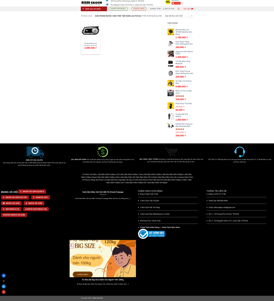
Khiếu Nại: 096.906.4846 (217, 201)
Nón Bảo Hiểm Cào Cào (167, 177)
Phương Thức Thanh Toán (150, 221)
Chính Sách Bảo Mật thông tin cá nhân (153, 214)
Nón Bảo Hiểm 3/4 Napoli (157, 183)
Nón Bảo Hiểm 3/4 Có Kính (146, 177)
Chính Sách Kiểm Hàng (149, 227)
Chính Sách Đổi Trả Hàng (150, 207)
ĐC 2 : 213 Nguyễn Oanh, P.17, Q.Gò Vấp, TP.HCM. (227, 221)
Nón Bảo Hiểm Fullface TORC (175, 180)
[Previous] (70, 214)
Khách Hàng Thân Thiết (148, 194)
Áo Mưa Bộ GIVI (111, 180)
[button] (178, 9)
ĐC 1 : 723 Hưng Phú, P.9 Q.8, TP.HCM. (223, 214)
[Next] (134, 214)
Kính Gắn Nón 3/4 (156, 180)
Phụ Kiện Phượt (141, 180)
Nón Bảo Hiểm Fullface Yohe (132, 174)
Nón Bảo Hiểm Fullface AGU (109, 177)
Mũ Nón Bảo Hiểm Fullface (173, 174)
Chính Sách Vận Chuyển (148, 201)
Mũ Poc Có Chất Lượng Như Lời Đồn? (103, 280)
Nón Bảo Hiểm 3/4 (128, 177)
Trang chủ (86, 16)
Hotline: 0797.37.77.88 (216, 194)
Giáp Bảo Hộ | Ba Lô (126, 180)
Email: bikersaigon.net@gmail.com (221, 207)
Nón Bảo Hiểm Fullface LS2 (108, 174)
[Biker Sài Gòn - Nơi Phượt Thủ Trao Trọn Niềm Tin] (91, 3)
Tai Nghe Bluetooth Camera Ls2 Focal (90, 44)
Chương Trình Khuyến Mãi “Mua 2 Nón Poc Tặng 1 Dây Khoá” (103, 192)
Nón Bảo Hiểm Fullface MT (136, 183)
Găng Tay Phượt (97, 180)
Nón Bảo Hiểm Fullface (153, 174)
